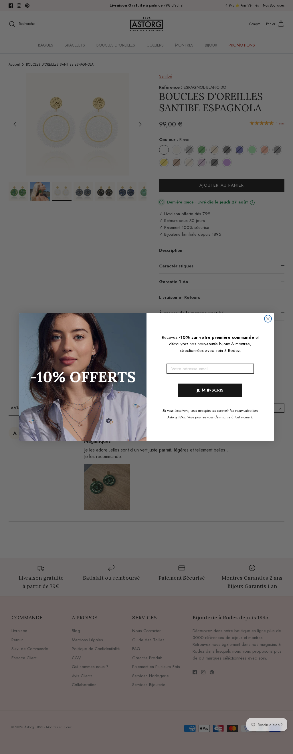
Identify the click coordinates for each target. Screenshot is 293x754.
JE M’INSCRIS (210, 390)
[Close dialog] (268, 318)
